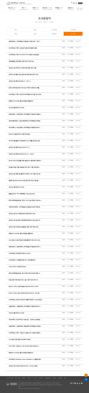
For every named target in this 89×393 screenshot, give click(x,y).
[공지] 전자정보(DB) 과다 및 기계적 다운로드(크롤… (24, 88)
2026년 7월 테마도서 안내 (16, 187)
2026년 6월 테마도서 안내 (16, 313)
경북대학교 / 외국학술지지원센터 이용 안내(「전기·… (25, 41)
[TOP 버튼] (86, 379)
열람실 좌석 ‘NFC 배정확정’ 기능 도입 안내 (22, 193)
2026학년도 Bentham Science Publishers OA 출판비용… (25, 359)
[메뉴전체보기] (81, 8)
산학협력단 (60, 377)
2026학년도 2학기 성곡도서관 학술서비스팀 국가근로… (25, 94)
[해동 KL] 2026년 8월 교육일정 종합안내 (21, 101)
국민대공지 (45, 21)
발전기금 (54, 377)
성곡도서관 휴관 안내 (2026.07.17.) (19, 147)
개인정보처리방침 (9, 377)
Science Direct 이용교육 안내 (17, 266)
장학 (35, 34)
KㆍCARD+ (35, 377)
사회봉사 (54, 34)
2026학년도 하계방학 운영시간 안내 (19, 253)
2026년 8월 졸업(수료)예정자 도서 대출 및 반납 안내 (24, 140)
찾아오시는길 (17, 377)
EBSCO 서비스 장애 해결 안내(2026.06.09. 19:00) (23, 286)
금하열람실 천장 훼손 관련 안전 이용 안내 (21, 61)
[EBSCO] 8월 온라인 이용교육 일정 (19, 134)
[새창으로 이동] (12, 3)
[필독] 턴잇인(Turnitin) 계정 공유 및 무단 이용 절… (24, 180)
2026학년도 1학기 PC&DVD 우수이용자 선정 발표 (24, 54)
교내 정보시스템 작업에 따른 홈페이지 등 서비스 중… (25, 240)
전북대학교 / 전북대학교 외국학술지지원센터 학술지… (25, 114)
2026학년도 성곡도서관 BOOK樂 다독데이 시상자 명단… (26, 299)
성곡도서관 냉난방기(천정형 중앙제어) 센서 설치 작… (25, 220)
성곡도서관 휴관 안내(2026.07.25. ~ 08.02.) (21, 154)
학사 (16, 30)
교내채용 (54, 30)
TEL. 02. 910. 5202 (46, 383)
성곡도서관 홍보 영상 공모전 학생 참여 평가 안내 (23, 74)
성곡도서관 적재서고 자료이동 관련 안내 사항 (22, 68)
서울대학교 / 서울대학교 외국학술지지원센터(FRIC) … (25, 306)
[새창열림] (71, 383)
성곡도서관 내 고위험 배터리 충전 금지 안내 (22, 213)
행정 (35, 30)
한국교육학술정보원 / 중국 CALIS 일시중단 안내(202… (25, 200)
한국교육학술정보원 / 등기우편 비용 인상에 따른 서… (25, 273)
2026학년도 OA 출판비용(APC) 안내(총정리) (22, 260)
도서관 (73, 34)
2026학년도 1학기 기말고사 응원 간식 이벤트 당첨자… (25, 333)
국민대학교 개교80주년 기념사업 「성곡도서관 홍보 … (25, 319)
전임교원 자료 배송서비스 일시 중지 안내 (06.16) (23, 280)
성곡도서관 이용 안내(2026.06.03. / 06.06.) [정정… (24, 366)
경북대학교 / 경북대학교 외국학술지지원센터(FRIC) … (25, 246)
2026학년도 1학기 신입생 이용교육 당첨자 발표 (23, 48)
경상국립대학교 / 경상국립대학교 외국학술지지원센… (25, 121)
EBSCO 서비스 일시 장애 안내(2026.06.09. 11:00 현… (25, 293)
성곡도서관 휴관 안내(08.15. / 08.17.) (20, 81)
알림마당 (40, 21)
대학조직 (29, 377)
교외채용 (73, 30)
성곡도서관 (41, 377)
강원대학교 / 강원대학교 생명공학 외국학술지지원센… (25, 326)
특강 (16, 34)
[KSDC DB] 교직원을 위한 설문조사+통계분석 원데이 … (26, 160)
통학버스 (23, 377)
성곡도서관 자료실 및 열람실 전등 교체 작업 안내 (23, 227)
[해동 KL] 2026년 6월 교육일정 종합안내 (21, 352)
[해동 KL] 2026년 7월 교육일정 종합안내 (21, 233)
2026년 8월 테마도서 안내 (16, 107)
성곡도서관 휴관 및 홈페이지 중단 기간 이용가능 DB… (25, 174)
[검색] (78, 8)
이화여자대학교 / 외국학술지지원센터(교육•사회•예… (25, 207)
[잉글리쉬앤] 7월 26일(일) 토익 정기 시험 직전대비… (25, 167)
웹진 (65, 377)
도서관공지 (51, 21)
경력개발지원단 (48, 377)
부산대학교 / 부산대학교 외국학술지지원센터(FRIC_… (25, 127)
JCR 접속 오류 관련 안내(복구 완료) (19, 339)
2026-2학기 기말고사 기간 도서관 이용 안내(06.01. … (25, 346)
